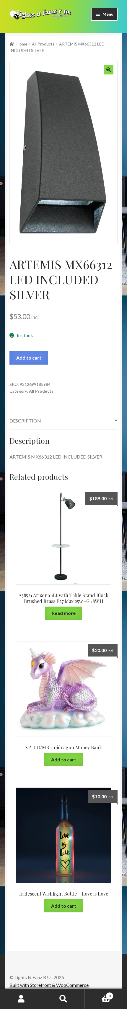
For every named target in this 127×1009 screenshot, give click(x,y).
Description (25, 420)
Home (22, 43)
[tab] (63, 421)
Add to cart (28, 357)
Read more (64, 613)
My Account (21, 999)
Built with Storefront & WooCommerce (49, 985)
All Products (43, 43)
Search (63, 999)
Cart (98, 994)
